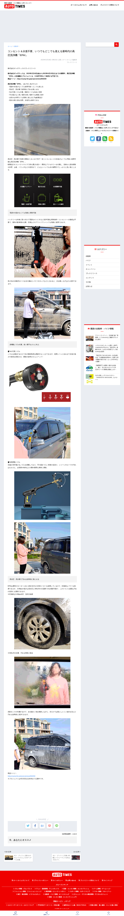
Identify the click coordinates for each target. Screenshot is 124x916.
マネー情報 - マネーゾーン (102, 891)
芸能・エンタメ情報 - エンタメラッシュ (76, 888)
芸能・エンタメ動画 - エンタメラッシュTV (63, 897)
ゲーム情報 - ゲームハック (102, 888)
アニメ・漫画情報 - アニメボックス (47, 888)
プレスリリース (91, 273)
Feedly (104, 142)
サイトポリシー (58, 880)
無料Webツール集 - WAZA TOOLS (75, 905)
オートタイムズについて (79, 5)
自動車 (74, 834)
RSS (111, 142)
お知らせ (89, 286)
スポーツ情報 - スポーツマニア (80, 891)
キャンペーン (91, 269)
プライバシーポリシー (41, 880)
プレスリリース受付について (109, 5)
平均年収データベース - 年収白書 (48, 905)
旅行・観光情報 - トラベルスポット (29, 894)
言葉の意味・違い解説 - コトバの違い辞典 (104, 905)
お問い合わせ (93, 5)
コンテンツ (90, 278)
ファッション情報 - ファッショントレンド (28, 891)
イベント (89, 265)
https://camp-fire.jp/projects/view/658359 (21, 776)
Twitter (92, 142)
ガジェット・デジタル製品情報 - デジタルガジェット (90, 894)
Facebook (98, 142)
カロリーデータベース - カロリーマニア (21, 905)
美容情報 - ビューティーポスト (56, 891)
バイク (88, 260)
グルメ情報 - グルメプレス (23, 888)
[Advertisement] (62, 25)
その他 (88, 282)
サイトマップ (108, 880)
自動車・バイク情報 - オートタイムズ (57, 894)
